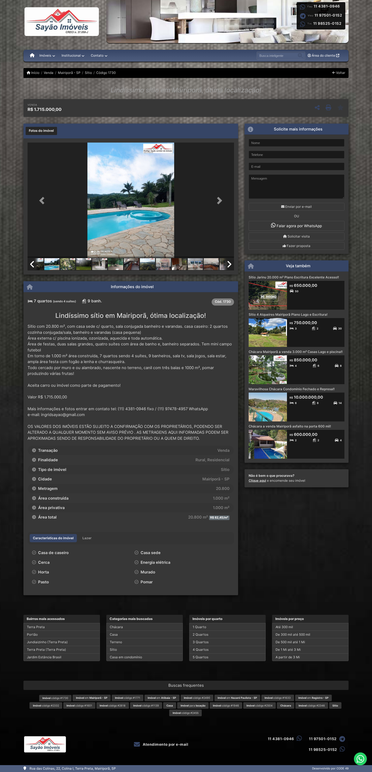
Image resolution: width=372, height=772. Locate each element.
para (193, 705)
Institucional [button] (71, 55)
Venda (48, 73)
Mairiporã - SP (69, 73)
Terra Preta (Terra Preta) (46, 650)
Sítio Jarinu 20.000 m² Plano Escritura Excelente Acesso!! (294, 277)
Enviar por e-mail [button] (298, 207)
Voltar (340, 73)
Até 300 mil (284, 627)
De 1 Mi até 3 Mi (288, 650)
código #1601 (79, 705)
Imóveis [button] (45, 55)
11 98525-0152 (327, 23)
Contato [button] (97, 55)
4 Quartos (201, 650)
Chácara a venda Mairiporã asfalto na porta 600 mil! (290, 426)
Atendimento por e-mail (165, 744)
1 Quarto (199, 627)
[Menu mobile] (32, 55)
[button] (43, 200)
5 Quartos (200, 657)
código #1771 (127, 697)
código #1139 (146, 705)
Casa (114, 634)
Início (34, 73)
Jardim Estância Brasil (44, 657)
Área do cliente (323, 55)
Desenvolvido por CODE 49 (330, 768)
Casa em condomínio (126, 657)
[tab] (41, 131)
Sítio (88, 73)
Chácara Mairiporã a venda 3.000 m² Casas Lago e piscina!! (296, 352)
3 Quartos (201, 642)
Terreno (116, 642)
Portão (32, 634)
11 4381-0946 (327, 6)
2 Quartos (200, 634)
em (91, 697)
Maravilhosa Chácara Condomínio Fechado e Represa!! (292, 389)
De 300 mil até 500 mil (293, 634)
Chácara (116, 627)
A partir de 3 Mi (288, 657)
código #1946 (226, 705)
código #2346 (312, 705)
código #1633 (278, 697)
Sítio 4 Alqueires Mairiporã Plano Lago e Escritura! (288, 314)
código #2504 (259, 705)
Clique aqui (257, 480)
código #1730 (55, 698)
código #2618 (113, 705)
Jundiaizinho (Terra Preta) (47, 642)
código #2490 (197, 697)
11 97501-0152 (328, 15)
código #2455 (185, 713)
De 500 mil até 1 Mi (290, 642)
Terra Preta (36, 627)
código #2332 (46, 705)
